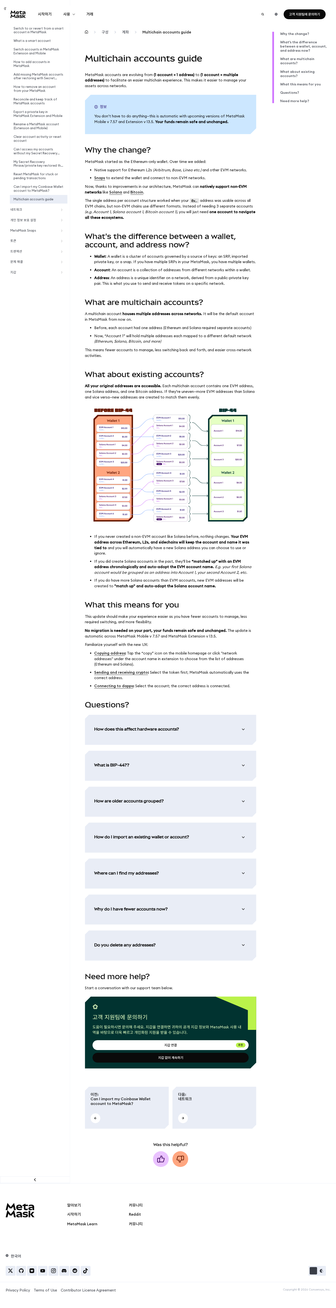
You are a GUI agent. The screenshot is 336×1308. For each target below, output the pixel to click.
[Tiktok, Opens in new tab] (86, 1271)
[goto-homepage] (18, 14)
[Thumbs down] (180, 1159)
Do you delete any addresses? (125, 944)
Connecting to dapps (113, 686)
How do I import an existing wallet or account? (141, 836)
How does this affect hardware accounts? (136, 729)
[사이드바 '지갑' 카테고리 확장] (62, 272)
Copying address (109, 653)
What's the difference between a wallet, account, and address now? (303, 46)
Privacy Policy (18, 1290)
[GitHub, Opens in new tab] (21, 1271)
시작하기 (45, 14)
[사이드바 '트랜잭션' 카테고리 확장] (62, 251)
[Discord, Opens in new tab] (64, 1271)
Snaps (99, 177)
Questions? (289, 93)
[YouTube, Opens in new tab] (43, 1271)
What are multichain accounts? (297, 61)
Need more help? (294, 101)
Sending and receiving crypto (121, 672)
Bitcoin (136, 192)
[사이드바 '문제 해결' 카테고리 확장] (62, 262)
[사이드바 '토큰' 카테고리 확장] (62, 241)
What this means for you (300, 84)
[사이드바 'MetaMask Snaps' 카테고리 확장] (62, 230)
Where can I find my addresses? (126, 873)
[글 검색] (263, 14)
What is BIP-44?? (111, 765)
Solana (115, 192)
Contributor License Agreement (88, 1290)
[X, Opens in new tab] (10, 1271)
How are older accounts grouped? (129, 800)
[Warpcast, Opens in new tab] (32, 1271)
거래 (89, 14)
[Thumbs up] (161, 1159)
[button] (317, 1271)
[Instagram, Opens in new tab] (53, 1271)
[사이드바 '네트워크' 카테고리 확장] (62, 210)
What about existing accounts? (297, 74)
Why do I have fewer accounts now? (131, 909)
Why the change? (294, 34)
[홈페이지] (86, 32)
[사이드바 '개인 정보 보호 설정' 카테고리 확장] (62, 220)
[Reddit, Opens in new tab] (75, 1271)
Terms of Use (45, 1290)
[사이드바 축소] (35, 1179)
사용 (66, 14)
